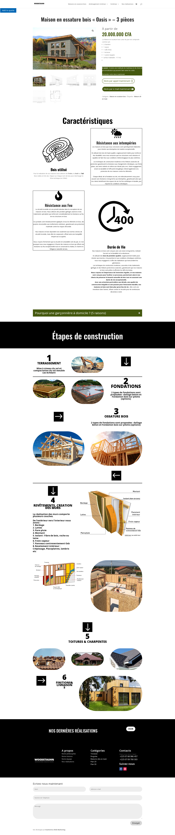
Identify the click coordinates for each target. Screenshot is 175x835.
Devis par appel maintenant (117, 81)
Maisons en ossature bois (77, 4)
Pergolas (94, 756)
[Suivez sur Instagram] (125, 769)
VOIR (130, 728)
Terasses (94, 754)
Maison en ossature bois (118, 96)
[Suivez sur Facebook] (121, 769)
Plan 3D (93, 764)
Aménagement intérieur (97, 4)
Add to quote (8, 10)
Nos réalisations (127, 4)
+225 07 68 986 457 (128, 756)
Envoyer (136, 823)
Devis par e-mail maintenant (117, 89)
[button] (93, 31)
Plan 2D (93, 762)
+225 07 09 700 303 (128, 759)
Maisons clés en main (99, 759)
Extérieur (114, 4)
